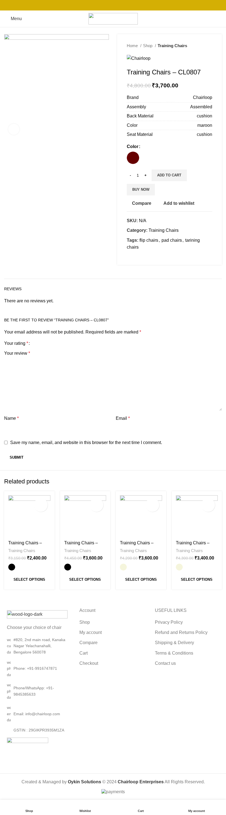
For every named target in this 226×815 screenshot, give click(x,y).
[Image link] (37, 614)
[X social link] (105, 5)
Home (133, 45)
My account (90, 632)
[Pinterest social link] (113, 5)
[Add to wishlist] (41, 505)
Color (132, 146)
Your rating (16, 343)
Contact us (165, 663)
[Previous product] (198, 46)
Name (11, 418)
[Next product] (209, 46)
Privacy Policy (169, 622)
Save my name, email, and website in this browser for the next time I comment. (86, 442)
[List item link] (37, 668)
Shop (148, 45)
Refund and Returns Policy (181, 632)
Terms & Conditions (174, 653)
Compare (88, 642)
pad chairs (172, 240)
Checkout (88, 663)
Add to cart (169, 175)
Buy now (140, 189)
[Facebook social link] (98, 5)
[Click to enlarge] (13, 129)
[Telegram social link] (127, 5)
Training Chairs (172, 45)
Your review (17, 353)
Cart (83, 653)
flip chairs (148, 240)
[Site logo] (113, 18)
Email (123, 418)
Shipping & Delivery (174, 642)
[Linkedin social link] (120, 5)
